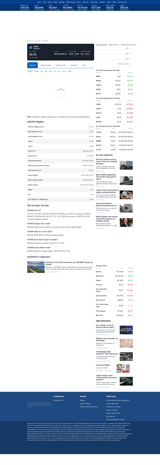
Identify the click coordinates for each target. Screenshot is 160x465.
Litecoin (99, 285)
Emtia (55, 2)
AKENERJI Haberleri (38, 256)
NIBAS (98, 76)
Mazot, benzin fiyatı (113, 413)
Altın (44, 2)
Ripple (98, 280)
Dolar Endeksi (101, 296)
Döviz (39, 2)
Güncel (32, 65)
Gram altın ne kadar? (113, 407)
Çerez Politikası (85, 403)
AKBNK (98, 141)
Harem (50, 2)
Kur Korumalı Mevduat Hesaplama (117, 400)
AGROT (98, 109)
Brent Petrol (100, 300)
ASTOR (98, 145)
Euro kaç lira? (110, 416)
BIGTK (98, 94)
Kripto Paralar (70, 2)
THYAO (98, 132)
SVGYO (98, 113)
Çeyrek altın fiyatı (112, 403)
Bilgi (84, 65)
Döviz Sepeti (100, 311)
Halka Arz (85, 2)
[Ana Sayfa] (25, 2)
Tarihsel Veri (61, 65)
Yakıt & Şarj (94, 2)
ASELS (98, 137)
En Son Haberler (104, 155)
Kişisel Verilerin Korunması (89, 407)
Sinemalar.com (59, 400)
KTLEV (98, 150)
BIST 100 (99, 315)
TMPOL (99, 85)
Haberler (102, 2)
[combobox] (128, 48)
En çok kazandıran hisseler (115, 419)
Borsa (79, 2)
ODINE (98, 104)
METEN (98, 122)
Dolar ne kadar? (111, 410)
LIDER (98, 117)
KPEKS (98, 81)
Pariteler (61, 2)
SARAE (98, 89)
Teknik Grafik (45, 65)
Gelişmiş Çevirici (124, 64)
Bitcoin (98, 272)
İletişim (82, 400)
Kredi (114, 2)
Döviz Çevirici (122, 2)
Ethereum (99, 276)
